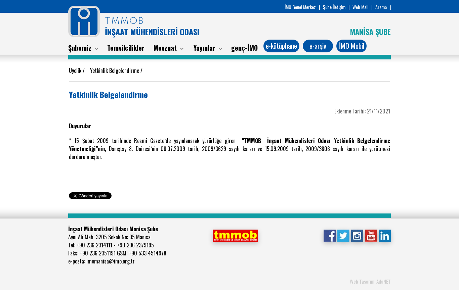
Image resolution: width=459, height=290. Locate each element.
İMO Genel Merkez (300, 6)
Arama (381, 6)
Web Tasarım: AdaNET (370, 281)
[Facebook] (329, 235)
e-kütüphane (281, 46)
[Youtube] (371, 235)
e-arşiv (317, 46)
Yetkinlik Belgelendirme (115, 70)
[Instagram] (357, 235)
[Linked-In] (384, 235)
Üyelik (76, 70)
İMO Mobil (351, 46)
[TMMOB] (235, 235)
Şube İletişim (334, 6)
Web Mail (360, 6)
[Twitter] (343, 235)
